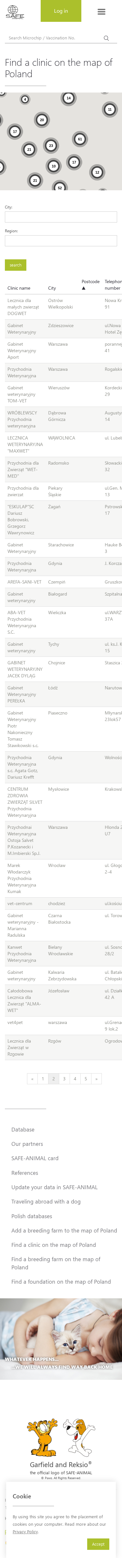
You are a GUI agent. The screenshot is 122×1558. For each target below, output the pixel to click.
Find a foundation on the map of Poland (61, 1281)
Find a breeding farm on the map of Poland (55, 1262)
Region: (11, 230)
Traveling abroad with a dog (46, 1201)
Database (22, 1129)
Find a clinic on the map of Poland (53, 1244)
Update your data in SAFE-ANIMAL (54, 1186)
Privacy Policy (25, 1531)
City (52, 288)
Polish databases (31, 1215)
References (24, 1172)
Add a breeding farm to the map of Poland (64, 1230)
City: (8, 206)
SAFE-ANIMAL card (35, 1157)
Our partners (27, 1143)
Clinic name (18, 288)
